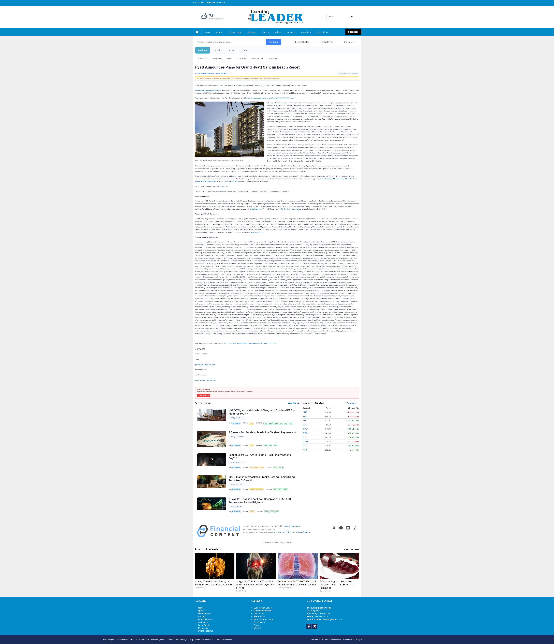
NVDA (305, 441)
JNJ (281, 423)
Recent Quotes (302, 42)
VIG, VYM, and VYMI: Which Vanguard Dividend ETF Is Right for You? (262, 412)
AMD (305, 420)
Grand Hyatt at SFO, (214, 181)
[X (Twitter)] (334, 531)
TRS (277, 511)
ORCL (305, 445)
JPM (286, 423)
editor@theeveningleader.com (328, 619)
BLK (270, 423)
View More (293, 403)
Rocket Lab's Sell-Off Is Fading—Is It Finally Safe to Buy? (260, 456)
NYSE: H (218, 90)
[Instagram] (355, 531)
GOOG (306, 429)
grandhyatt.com (256, 209)
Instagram (295, 209)
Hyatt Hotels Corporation (204, 90)
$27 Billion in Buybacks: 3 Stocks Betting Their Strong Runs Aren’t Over (262, 478)
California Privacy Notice (203, 640)
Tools (244, 50)
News (229, 58)
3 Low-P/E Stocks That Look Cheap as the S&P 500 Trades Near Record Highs (260, 500)
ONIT (266, 511)
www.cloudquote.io (292, 526)
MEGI (275, 445)
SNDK (285, 489)
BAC (305, 424)
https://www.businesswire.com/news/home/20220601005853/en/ (269, 98)
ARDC (265, 445)
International (257, 58)
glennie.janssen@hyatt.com (205, 365)
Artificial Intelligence (256, 489)
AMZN (305, 412)
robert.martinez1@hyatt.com (205, 380)
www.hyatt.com (256, 232)
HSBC (276, 423)
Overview (217, 58)
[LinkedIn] (348, 531)
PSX (280, 489)
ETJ (270, 445)
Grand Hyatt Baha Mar (328, 179)
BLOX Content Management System (333, 640)
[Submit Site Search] (352, 17)
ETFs (231, 50)
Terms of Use (172, 640)
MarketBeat (236, 423)
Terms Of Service (302, 532)
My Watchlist (327, 42)
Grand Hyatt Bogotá (344, 179)
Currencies (241, 58)
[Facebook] (341, 531)
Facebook (284, 209)
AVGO (265, 423)
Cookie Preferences (224, 640)
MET (275, 489)
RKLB (275, 467)
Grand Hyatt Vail (231, 181)
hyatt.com (224, 186)
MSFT (305, 437)
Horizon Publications (126, 640)
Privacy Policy (285, 532)
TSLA (305, 450)
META (305, 433)
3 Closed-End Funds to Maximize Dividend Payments (262, 432)
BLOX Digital (358, 640)
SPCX (281, 467)
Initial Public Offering (257, 467)
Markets (202, 50)
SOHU (272, 511)
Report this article (204, 395)
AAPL (305, 416)
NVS (291, 423)
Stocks (218, 50)
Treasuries (272, 58)
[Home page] (275, 16)
